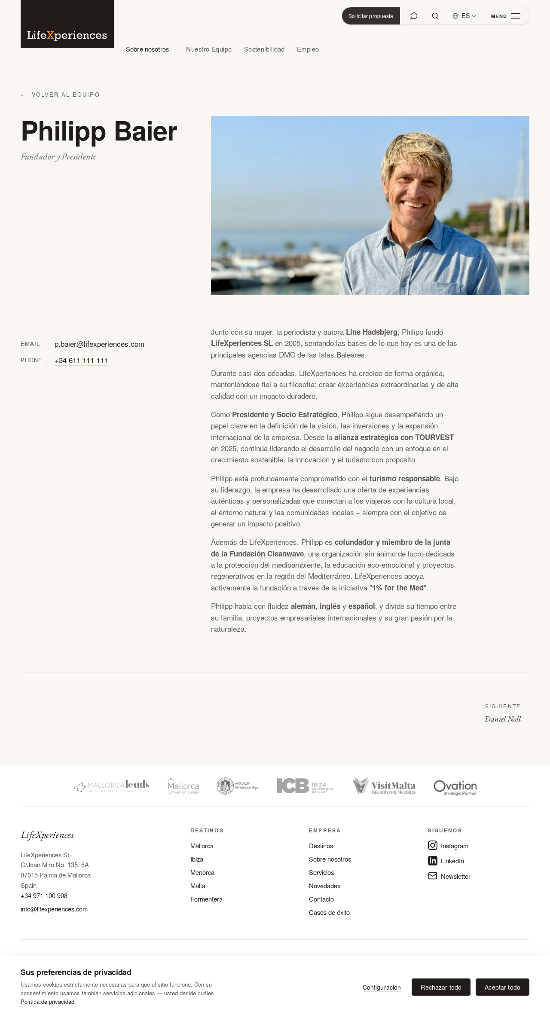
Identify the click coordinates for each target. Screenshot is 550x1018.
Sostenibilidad (264, 48)
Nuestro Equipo (209, 48)
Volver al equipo (60, 94)
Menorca (202, 872)
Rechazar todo (441, 987)
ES (465, 15)
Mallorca (202, 845)
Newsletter (456, 875)
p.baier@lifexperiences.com (99, 343)
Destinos (321, 845)
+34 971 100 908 (44, 895)
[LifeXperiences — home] (67, 24)
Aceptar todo (502, 987)
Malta (197, 885)
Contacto (321, 898)
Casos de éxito (329, 912)
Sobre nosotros (147, 48)
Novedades (324, 885)
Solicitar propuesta (370, 15)
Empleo (308, 48)
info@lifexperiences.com (54, 908)
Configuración (382, 987)
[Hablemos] (413, 15)
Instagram (454, 845)
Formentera (206, 898)
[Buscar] (435, 16)
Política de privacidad (47, 1001)
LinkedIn (452, 860)
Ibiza (196, 858)
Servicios (321, 872)
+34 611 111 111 (81, 360)
